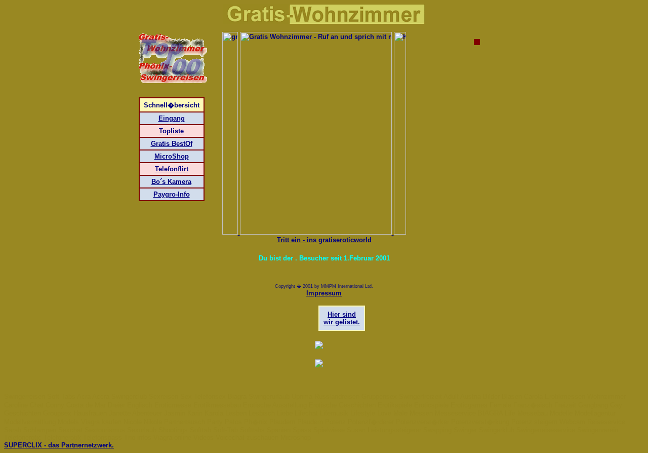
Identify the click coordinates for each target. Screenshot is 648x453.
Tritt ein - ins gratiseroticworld (324, 240)
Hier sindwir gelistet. (341, 318)
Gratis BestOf (171, 143)
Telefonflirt (171, 169)
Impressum (324, 293)
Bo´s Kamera (171, 181)
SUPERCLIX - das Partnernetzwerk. (59, 445)
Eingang (171, 118)
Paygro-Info (171, 194)
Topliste (171, 131)
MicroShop (171, 156)
